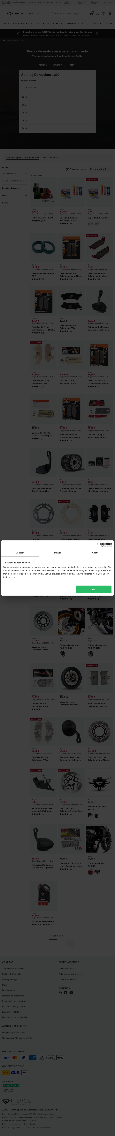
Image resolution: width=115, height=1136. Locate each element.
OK (94, 589)
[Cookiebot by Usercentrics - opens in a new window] (99, 544)
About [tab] (95, 552)
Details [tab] (57, 552)
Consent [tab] (20, 552)
